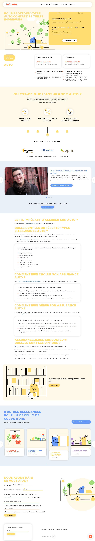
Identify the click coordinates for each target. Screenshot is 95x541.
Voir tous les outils (54, 385)
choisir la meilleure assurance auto (29, 281)
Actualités (63, 4)
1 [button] (47, 197)
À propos (54, 4)
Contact (72, 4)
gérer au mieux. (27, 314)
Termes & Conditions (46, 536)
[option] (48, 181)
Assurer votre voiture (31, 223)
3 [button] (50, 197)
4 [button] (51, 197)
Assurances (44, 4)
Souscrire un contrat (47, 207)
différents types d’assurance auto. (31, 240)
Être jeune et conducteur (22, 346)
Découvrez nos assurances (80, 422)
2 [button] (48, 197)
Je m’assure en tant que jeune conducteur (60, 185)
